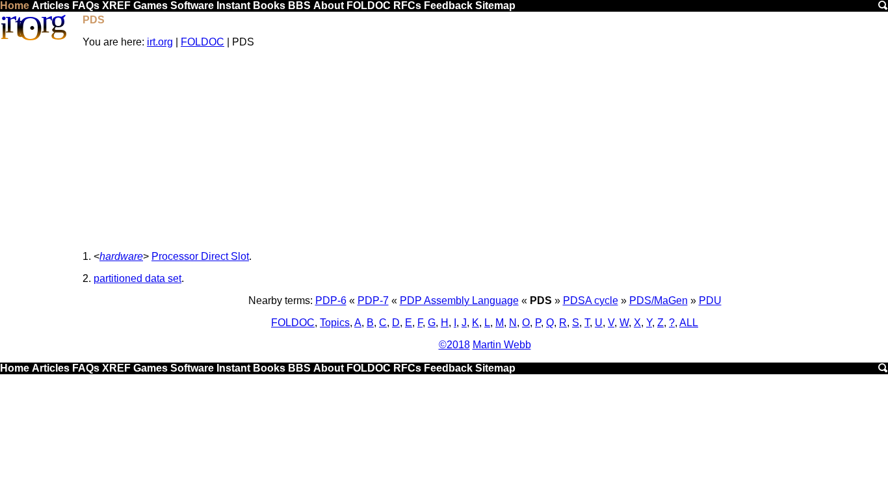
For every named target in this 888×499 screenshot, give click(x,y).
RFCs (407, 5)
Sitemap (495, 5)
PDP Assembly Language (459, 300)
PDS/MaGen (658, 300)
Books (269, 5)
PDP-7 (373, 300)
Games (150, 5)
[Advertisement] (485, 149)
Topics (335, 322)
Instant (233, 5)
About (328, 5)
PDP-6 (330, 300)
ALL (688, 322)
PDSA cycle (590, 300)
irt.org (160, 41)
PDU (710, 300)
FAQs (85, 5)
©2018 (454, 344)
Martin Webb (502, 344)
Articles (51, 5)
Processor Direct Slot (200, 256)
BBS (299, 5)
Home (14, 5)
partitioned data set (137, 278)
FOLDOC (368, 5)
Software (192, 5)
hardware (121, 256)
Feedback (448, 5)
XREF (116, 5)
